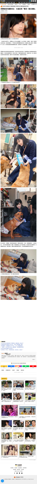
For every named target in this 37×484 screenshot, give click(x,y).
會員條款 (14, 469)
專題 (14, 2)
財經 (24, 2)
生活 (27, 2)
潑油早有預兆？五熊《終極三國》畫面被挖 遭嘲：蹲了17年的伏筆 (18, 429)
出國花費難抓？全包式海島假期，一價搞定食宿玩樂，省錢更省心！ (27, 417)
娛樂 (17, 2)
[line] (19, 473)
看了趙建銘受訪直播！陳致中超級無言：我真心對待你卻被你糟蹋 (18, 389)
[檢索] (33, 1)
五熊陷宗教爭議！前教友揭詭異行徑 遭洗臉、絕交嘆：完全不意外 (30, 401)
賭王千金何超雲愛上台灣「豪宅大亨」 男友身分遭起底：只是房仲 (30, 429)
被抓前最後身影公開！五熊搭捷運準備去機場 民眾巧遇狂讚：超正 (18, 401)
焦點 (6, 2)
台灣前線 (24, 4)
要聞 (11, 2)
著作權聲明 (24, 467)
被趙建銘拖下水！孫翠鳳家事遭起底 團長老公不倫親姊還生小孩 (9, 417)
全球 (22, 2)
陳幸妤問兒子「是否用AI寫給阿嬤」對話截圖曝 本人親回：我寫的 (6, 389)
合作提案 (22, 469)
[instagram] (17, 473)
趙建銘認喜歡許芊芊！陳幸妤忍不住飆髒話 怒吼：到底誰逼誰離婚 (6, 441)
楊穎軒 (3, 10)
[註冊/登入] (35, 1)
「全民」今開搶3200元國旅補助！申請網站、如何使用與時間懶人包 (18, 441)
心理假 (28, 4)
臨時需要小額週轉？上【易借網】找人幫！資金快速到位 (30, 389)
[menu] (36, 2)
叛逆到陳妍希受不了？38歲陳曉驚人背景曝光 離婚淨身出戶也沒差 (6, 429)
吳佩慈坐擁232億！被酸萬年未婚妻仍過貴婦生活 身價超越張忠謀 (9, 457)
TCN (20, 4)
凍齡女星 (22, 370)
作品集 (33, 359)
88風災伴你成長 (10, 4)
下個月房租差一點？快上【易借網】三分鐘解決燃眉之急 (6, 401)
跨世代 (16, 4)
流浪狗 (13, 370)
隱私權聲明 (20, 467)
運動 (19, 2)
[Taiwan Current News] (30, 1)
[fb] (15, 473)
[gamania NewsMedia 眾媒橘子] (18, 477)
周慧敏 (3, 370)
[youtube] (22, 473)
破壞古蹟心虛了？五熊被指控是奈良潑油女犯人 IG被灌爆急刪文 (30, 441)
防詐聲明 (12, 467)
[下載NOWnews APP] (32, 1)
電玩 (29, 2)
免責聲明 (15, 467)
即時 (9, 2)
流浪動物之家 (8, 370)
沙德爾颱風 (2, 2)
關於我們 (18, 469)
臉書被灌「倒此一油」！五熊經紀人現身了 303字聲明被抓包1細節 (27, 457)
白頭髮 (18, 370)
